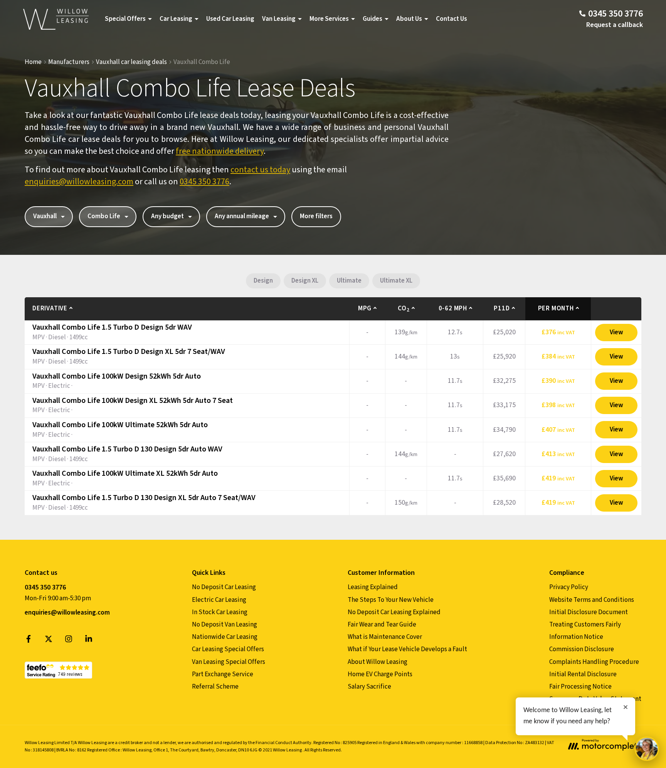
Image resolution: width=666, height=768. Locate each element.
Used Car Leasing (230, 19)
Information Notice (576, 637)
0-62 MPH (453, 308)
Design (263, 280)
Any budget (167, 216)
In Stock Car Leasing (219, 612)
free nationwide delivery (220, 151)
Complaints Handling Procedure (594, 662)
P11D (502, 308)
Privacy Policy (568, 587)
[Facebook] (28, 640)
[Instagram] (69, 640)
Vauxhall (45, 216)
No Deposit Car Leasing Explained (394, 612)
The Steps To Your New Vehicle (391, 600)
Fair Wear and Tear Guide (382, 624)
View (616, 332)
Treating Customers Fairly (585, 624)
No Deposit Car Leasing (224, 587)
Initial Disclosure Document (588, 612)
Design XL (304, 280)
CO (403, 308)
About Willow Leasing (377, 662)
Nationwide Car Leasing (224, 637)
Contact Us (451, 19)
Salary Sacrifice (369, 686)
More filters (316, 216)
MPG (365, 308)
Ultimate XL (396, 280)
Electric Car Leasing (219, 600)
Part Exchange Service (222, 674)
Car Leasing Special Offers (228, 649)
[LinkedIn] (89, 640)
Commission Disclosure (581, 649)
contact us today (260, 169)
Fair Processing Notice (580, 686)
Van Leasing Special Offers (228, 662)
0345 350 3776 (204, 181)
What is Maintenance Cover (385, 637)
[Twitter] (49, 640)
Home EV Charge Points (380, 674)
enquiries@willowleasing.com (79, 181)
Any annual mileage (242, 216)
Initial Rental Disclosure (583, 674)
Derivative (49, 308)
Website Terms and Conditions (591, 600)
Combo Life (103, 216)
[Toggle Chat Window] (646, 748)
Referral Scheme (215, 686)
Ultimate (349, 280)
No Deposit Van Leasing (224, 624)
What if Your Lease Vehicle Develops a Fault (407, 649)
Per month (556, 308)
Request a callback (614, 25)
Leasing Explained (373, 587)
